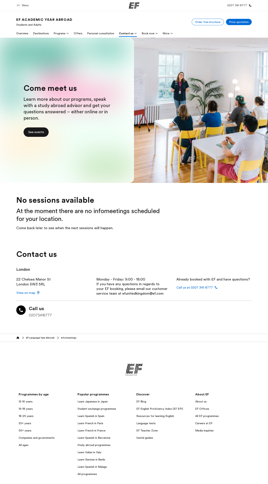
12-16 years (26, 401)
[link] (44, 22)
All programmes (87, 474)
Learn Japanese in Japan (92, 401)
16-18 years (26, 408)
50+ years (25, 430)
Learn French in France (91, 430)
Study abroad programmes (93, 445)
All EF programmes (207, 416)
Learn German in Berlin (91, 459)
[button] (23, 5)
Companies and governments (37, 437)
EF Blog (141, 401)
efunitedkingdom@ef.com (143, 293)
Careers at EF (203, 423)
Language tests (146, 423)
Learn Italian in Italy (89, 452)
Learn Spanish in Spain (90, 416)
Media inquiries (204, 430)
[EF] (134, 5)
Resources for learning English (155, 416)
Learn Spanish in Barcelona (93, 437)
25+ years (25, 423)
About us (201, 401)
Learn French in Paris (90, 423)
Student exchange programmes (96, 408)
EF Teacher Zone (147, 430)
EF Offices (202, 408)
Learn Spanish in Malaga (92, 466)
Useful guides (144, 437)
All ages (23, 445)
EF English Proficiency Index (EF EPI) (159, 408)
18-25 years (26, 416)
